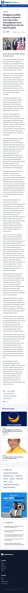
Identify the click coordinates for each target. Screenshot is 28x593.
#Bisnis (5, 481)
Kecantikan (3, 566)
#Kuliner (6, 478)
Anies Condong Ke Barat (9, 393)
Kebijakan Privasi (4, 581)
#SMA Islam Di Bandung (9, 487)
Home (2, 577)
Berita (2, 579)
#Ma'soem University (8, 476)
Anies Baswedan (11, 391)
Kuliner (2, 570)
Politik (5, 11)
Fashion (3, 563)
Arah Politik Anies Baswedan (10, 396)
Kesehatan (3, 568)
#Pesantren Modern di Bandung (11, 484)
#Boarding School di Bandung (11, 473)
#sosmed (12, 478)
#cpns (10, 481)
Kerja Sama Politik (8, 398)
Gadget (2, 565)
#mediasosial (20, 478)
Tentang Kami (4, 583)
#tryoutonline (19, 476)
